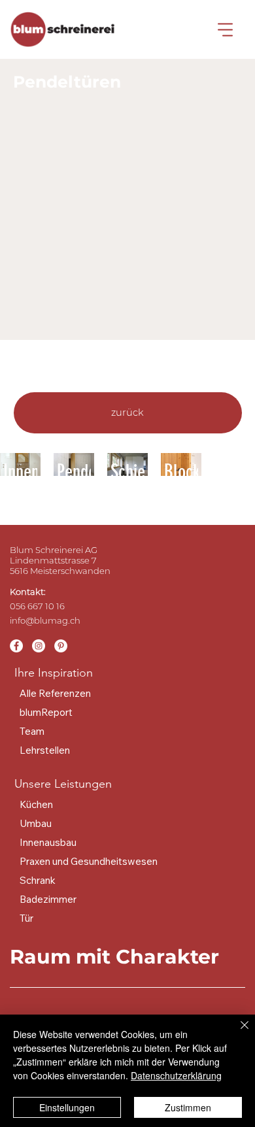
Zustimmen (188, 1107)
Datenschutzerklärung (176, 1075)
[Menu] (225, 29)
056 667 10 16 (37, 606)
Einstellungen (67, 1107)
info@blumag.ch (45, 620)
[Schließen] (236, 1033)
